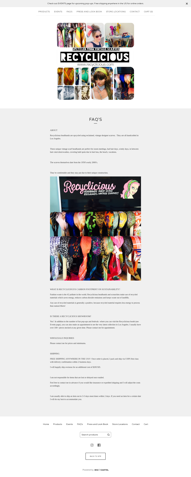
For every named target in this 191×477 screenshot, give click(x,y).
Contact (135, 12)
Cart (146, 424)
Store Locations (116, 12)
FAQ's (70, 12)
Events (58, 12)
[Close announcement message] (187, 4)
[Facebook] (99, 445)
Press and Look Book (89, 12)
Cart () (148, 12)
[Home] (95, 61)
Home (46, 424)
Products (44, 12)
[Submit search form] (108, 434)
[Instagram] (92, 445)
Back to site (95, 456)
